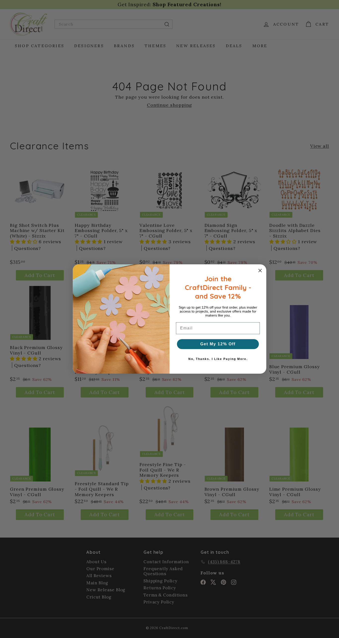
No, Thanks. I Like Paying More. (218, 359)
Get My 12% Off (218, 344)
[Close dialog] (260, 270)
